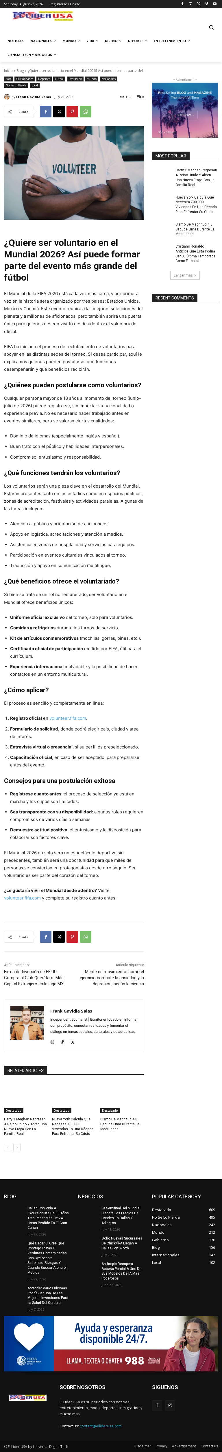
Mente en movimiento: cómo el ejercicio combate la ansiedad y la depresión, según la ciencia (112, 977)
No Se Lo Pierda (16, 85)
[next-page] (17, 1147)
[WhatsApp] (85, 111)
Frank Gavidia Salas (33, 97)
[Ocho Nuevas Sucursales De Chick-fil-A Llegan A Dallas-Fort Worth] (88, 1243)
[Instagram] (190, 4)
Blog (20, 70)
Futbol (59, 79)
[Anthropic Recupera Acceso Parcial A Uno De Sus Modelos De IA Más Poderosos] (88, 1268)
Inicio (8, 70)
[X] (198, 4)
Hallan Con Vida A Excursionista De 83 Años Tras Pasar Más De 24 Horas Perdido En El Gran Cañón (48, 1218)
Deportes (44, 79)
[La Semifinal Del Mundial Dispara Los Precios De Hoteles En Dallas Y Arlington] (88, 1213)
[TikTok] (62, 1041)
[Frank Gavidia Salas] (8, 97)
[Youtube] (214, 4)
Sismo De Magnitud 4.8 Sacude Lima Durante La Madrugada (119, 1124)
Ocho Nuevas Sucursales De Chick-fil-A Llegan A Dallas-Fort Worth (121, 1243)
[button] (211, 27)
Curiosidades (24, 79)
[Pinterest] (72, 111)
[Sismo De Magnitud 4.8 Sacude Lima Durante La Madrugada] (122, 1097)
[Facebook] (182, 4)
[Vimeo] (206, 4)
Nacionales (108, 79)
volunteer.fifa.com (67, 718)
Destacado (75, 79)
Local (35, 85)
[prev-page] (7, 1147)
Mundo (92, 79)
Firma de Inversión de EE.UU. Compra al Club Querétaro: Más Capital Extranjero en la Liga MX (34, 977)
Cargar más (183, 275)
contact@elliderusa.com (101, 1426)
